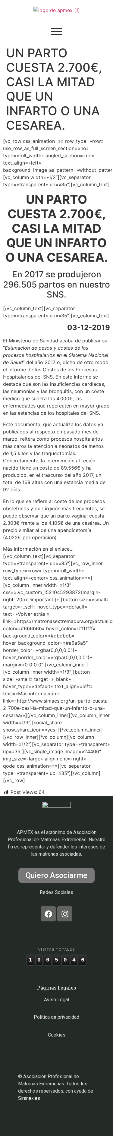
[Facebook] (48, 913)
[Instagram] (64, 913)
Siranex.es (29, 1098)
